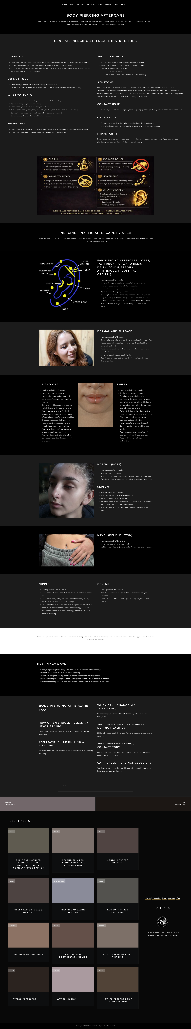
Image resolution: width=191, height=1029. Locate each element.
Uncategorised (59, 881)
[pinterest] (169, 908)
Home (148, 898)
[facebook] (160, 908)
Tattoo (56, 831)
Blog (164, 898)
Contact (171, 898)
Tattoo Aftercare (180, 803)
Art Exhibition (10, 803)
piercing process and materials (88, 637)
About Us (156, 898)
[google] (164, 908)
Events (56, 970)
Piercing (63, 785)
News (11, 831)
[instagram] (157, 908)
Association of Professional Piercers (112, 90)
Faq (178, 898)
